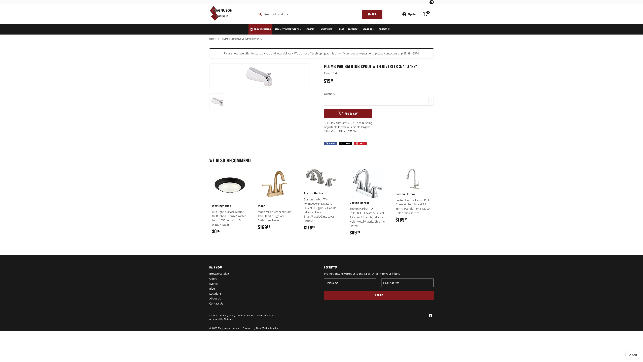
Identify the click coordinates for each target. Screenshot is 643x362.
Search (375, 14)
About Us (368, 29)
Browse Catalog (262, 29)
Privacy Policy (227, 315)
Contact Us (384, 29)
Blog (341, 29)
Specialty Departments (287, 29)
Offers (213, 279)
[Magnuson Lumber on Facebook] (430, 316)
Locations (353, 29)
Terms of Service (266, 315)
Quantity (329, 94)
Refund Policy (246, 315)
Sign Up (378, 295)
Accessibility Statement (222, 319)
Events (213, 284)
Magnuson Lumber (228, 328)
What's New (327, 29)
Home (212, 38)
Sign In (412, 14)
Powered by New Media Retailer (260, 328)
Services (310, 29)
